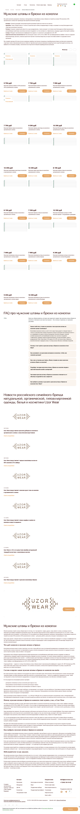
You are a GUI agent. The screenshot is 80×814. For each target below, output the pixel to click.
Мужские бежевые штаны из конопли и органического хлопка (14, 213)
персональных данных (22, 613)
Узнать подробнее (9, 435)
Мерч (32, 784)
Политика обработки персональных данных (15, 801)
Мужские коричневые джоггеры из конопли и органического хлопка (15, 171)
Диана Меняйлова (61, 800)
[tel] (65, 6)
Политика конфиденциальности (12, 800)
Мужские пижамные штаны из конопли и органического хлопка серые (14, 298)
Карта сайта (48, 795)
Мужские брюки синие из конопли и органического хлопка (37, 86)
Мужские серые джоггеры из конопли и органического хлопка (38, 171)
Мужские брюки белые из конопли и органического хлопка (62, 86)
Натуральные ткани (22, 792)
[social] (58, 6)
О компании (48, 790)
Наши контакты (49, 792)
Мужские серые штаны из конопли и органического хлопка (62, 171)
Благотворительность (50, 787)
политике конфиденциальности (36, 613)
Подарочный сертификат (37, 790)
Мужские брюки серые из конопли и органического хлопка (13, 128)
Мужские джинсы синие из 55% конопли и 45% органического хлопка (15, 86)
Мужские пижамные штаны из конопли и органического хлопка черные (39, 255)
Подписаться (68, 609)
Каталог (19, 779)
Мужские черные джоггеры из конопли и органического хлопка (39, 128)
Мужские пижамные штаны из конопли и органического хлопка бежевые (39, 298)
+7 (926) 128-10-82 (65, 782)
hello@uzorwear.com (66, 779)
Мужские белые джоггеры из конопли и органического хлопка (63, 128)
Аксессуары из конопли (37, 782)
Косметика (19, 790)
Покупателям (49, 779)
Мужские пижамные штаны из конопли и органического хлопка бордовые (63, 255)
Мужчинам (19, 782)
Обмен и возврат (49, 782)
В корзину (22, 91)
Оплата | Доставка (49, 784)
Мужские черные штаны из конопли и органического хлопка (38, 213)
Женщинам (19, 784)
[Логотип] (7, 5)
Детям (18, 787)
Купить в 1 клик (8, 91)
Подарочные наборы (36, 787)
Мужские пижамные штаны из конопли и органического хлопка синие (14, 255)
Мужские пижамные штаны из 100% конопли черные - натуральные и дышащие (64, 213)
